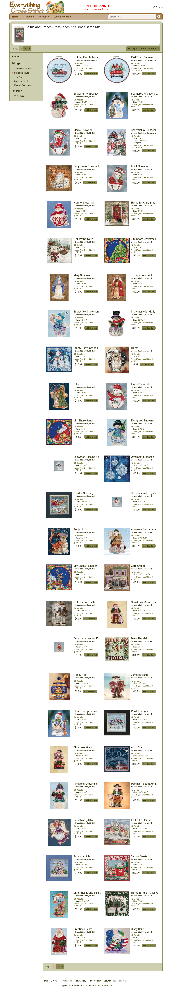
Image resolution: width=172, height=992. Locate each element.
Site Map (123, 981)
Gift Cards (55, 981)
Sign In (159, 7)
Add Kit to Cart (91, 74)
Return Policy (80, 981)
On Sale (19, 96)
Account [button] (43, 16)
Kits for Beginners (22, 85)
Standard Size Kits (23, 68)
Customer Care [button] (61, 16)
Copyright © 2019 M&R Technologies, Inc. (77, 985)
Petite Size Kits (20, 73)
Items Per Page (149, 48)
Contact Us (67, 981)
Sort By (132, 48)
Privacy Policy (95, 981)
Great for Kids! (21, 81)
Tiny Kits (18, 77)
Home (15, 16)
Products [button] (27, 16)
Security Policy (110, 981)
